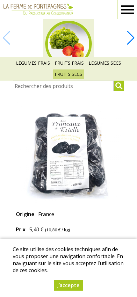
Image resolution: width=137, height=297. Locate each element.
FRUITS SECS (68, 74)
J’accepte (68, 285)
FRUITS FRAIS (69, 63)
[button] (130, 38)
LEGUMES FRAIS (33, 63)
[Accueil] (38, 9)
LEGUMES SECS (105, 63)
